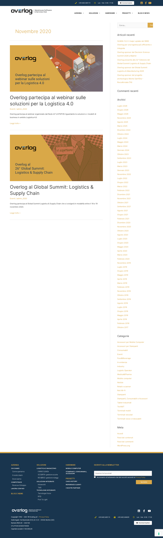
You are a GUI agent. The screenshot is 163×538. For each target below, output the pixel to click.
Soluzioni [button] (93, 13)
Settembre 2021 (124, 206)
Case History (71, 481)
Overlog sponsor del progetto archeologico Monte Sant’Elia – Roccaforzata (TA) (130, 78)
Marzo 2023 (122, 166)
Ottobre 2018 (122, 295)
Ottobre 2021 (122, 202)
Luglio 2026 (122, 106)
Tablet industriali (124, 403)
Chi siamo (15, 468)
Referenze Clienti (73, 485)
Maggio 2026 (122, 114)
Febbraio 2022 (123, 190)
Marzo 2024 (122, 146)
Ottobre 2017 (122, 327)
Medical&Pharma (124, 374)
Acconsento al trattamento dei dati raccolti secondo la (116, 477)
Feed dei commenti (125, 442)
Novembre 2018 (124, 291)
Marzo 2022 (122, 186)
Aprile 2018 (122, 319)
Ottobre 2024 (123, 134)
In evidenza (122, 362)
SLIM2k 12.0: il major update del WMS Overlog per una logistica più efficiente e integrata (134, 44)
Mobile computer (124, 378)
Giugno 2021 (122, 214)
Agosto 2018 (122, 303)
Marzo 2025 (122, 126)
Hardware (110, 13)
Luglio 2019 (122, 267)
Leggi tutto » (15, 123)
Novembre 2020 (124, 227)
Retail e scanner (124, 386)
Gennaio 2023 (123, 170)
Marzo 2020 (122, 255)
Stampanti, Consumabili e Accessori (132, 398)
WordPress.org (123, 445)
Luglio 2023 (122, 162)
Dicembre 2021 (123, 194)
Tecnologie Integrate (46, 490)
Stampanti (121, 394)
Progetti (126, 13)
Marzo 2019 (122, 283)
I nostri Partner (73, 488)
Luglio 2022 (122, 178)
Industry (120, 366)
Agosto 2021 (122, 210)
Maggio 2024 (122, 142)
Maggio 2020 (122, 247)
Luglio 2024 (122, 138)
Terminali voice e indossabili (129, 419)
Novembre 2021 (124, 198)
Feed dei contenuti (125, 437)
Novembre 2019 (124, 263)
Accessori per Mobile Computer (130, 342)
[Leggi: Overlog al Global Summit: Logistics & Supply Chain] (56, 158)
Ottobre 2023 (123, 154)
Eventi (12, 109)
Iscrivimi (144, 482)
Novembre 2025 (124, 118)
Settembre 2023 (124, 158)
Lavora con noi (17, 488)
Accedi (120, 433)
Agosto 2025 (122, 122)
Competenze (16, 482)
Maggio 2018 (122, 315)
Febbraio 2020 (123, 259)
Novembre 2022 (124, 174)
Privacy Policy (140, 477)
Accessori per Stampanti (127, 346)
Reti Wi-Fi (121, 390)
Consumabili (122, 350)
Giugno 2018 (122, 311)
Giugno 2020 (122, 243)
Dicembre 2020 (123, 222)
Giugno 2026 (122, 110)
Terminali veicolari (125, 415)
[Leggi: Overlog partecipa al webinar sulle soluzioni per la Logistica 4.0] (56, 68)
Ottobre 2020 (123, 231)
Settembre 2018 (124, 299)
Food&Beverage (124, 358)
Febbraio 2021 (123, 219)
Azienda (78, 13)
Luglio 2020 (122, 239)
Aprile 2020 (122, 251)
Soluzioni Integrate (45, 481)
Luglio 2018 (122, 307)
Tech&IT (120, 406)
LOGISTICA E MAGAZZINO (46, 468)
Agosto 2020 (122, 235)
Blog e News (144, 13)
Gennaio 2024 (123, 150)
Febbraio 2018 (123, 323)
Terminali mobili (124, 410)
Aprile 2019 (122, 279)
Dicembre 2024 (123, 130)
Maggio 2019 (122, 275)
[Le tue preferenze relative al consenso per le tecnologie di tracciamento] (159, 534)
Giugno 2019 (122, 271)
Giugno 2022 (122, 182)
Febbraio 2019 (123, 287)
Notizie (120, 382)
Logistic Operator (124, 370)
